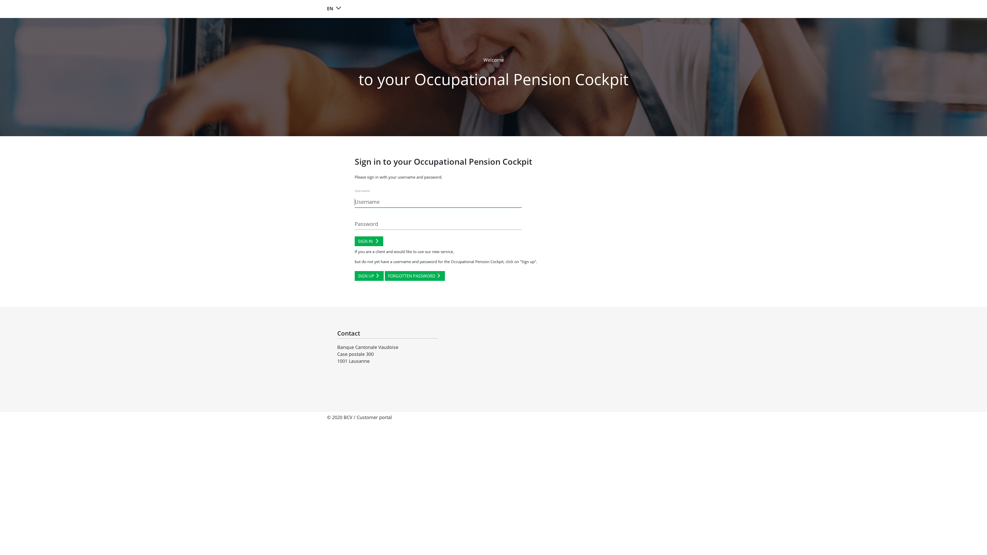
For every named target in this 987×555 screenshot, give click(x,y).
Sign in (366, 241)
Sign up (366, 276)
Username (362, 191)
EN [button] (331, 8)
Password (362, 214)
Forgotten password (411, 276)
